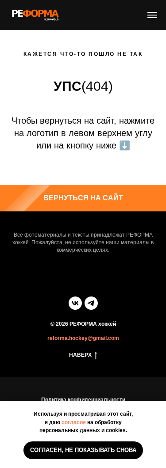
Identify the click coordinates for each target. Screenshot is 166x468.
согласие (74, 422)
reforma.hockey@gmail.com (83, 338)
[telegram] (91, 303)
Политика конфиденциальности (83, 400)
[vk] (75, 303)
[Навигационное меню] (152, 15)
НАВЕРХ (80, 355)
